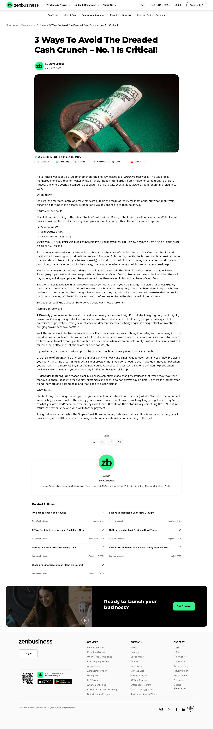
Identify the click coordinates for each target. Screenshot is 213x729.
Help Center (180, 657)
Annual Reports (95, 666)
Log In (178, 5)
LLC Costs (92, 680)
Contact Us (179, 661)
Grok (118, 162)
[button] (85, 620)
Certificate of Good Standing (102, 690)
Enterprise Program (141, 685)
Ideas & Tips (70, 15)
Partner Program (139, 676)
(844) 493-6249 (159, 5)
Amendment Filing (96, 685)
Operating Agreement (98, 661)
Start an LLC (196, 5)
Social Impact (137, 657)
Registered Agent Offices (144, 694)
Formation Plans (95, 647)
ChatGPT (45, 162)
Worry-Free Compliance (99, 657)
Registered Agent (96, 652)
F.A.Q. (177, 652)
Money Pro (93, 676)
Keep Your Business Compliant (151, 15)
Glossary (178, 680)
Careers (135, 652)
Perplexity (64, 162)
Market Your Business (120, 15)
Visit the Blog (137, 671)
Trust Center (180, 676)
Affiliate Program (139, 680)
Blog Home (53, 15)
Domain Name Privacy (98, 694)
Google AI (101, 162)
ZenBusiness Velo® (97, 671)
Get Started (184, 606)
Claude (81, 162)
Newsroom (136, 666)
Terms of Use (181, 666)
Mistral (138, 162)
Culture (134, 661)
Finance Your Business (33, 25)
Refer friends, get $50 (142, 690)
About (134, 647)
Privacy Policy (181, 671)
